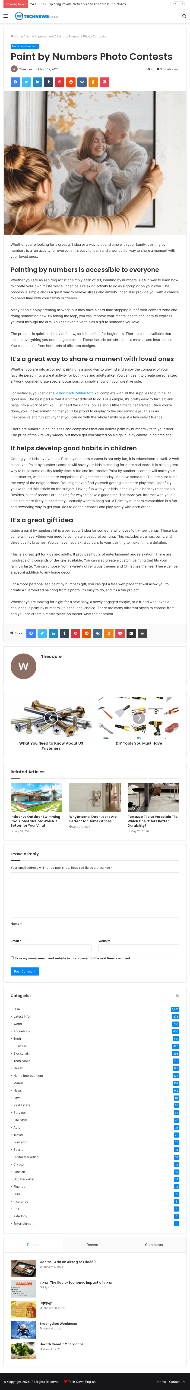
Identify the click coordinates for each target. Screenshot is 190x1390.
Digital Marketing (25, 1157)
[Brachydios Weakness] (23, 1330)
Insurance (20, 1201)
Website (104, 941)
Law (16, 1098)
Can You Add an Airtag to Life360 (68, 1262)
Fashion (19, 1172)
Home (18, 36)
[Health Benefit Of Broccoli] (23, 1350)
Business (20, 1046)
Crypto (18, 1164)
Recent (92, 1245)
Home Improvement (39, 36)
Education (20, 1142)
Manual (18, 1083)
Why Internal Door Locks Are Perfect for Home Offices (93, 818)
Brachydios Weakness (58, 1323)
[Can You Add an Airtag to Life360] (23, 1268)
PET (16, 1209)
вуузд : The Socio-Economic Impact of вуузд (76, 1282)
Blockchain (21, 1053)
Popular (33, 1245)
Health (18, 1068)
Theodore (25, 69)
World (17, 1024)
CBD (16, 1194)
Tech (17, 1038)
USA (16, 1009)
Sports (18, 1149)
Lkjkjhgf (46, 1303)
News (17, 1090)
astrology (20, 1216)
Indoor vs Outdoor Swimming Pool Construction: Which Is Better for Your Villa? (35, 821)
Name (16, 923)
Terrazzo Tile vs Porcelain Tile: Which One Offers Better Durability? (153, 821)
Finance (19, 1186)
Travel (18, 1135)
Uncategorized (24, 1179)
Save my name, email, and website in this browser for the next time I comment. (73, 958)
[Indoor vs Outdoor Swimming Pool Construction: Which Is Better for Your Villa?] (36, 797)
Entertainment (24, 1223)
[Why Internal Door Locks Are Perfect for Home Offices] (95, 797)
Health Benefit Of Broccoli (62, 1344)
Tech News (21, 1061)
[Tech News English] (37, 16)
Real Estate (21, 1105)
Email (16, 941)
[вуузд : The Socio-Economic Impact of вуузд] (23, 1289)
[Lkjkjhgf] (23, 1309)
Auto (16, 1127)
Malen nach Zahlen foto (74, 393)
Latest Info (21, 1016)
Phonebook (21, 1031)
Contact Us (177, 1382)
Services (19, 1112)
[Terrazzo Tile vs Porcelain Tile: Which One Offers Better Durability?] (153, 797)
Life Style (20, 1120)
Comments (154, 1245)
